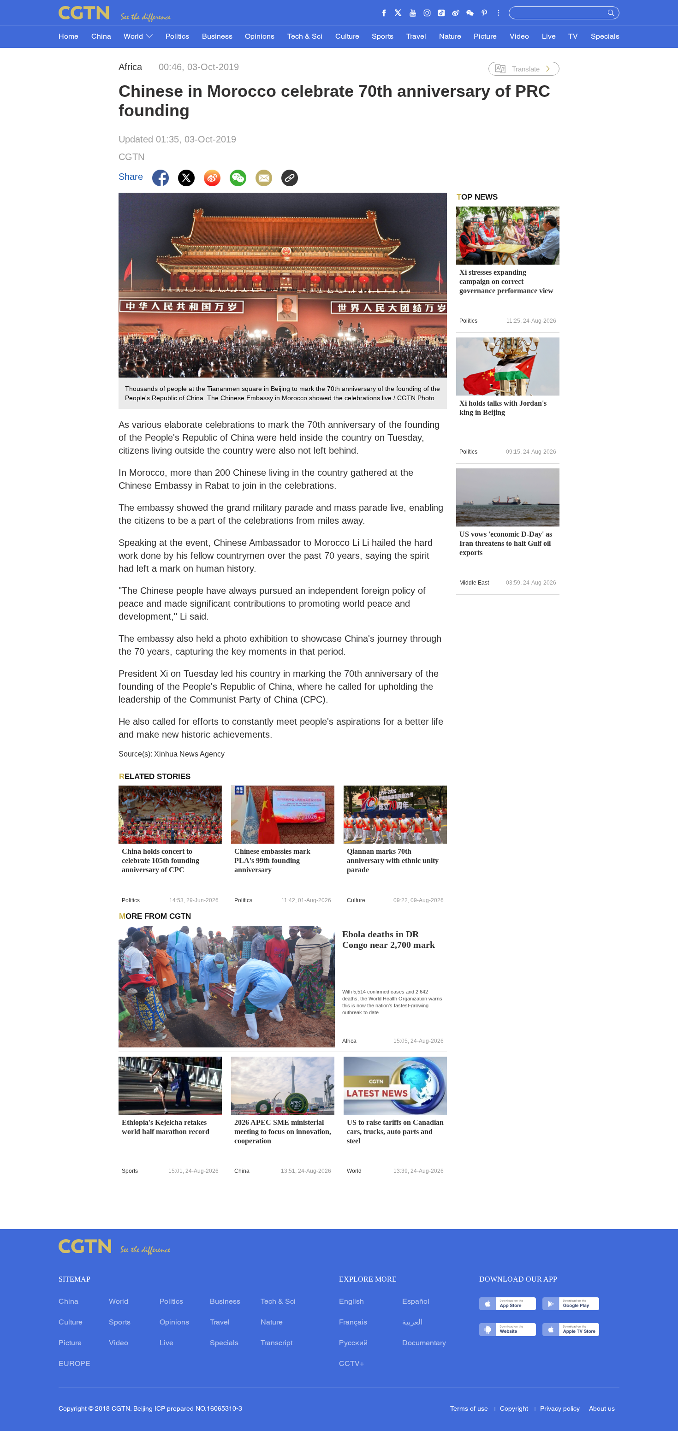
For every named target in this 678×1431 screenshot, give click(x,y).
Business (217, 37)
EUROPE (74, 1364)
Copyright (515, 1409)
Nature (450, 37)
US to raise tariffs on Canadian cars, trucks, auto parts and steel (395, 1131)
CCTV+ (351, 1364)
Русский (353, 1343)
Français (353, 1322)
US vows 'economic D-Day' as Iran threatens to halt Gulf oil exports (505, 543)
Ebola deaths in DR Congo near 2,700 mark (388, 939)
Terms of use (470, 1409)
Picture (485, 37)
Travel (416, 37)
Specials (605, 37)
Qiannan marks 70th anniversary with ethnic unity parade (393, 860)
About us (602, 1409)
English (351, 1302)
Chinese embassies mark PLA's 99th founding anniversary (272, 860)
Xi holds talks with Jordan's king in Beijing (503, 407)
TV (573, 37)
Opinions (259, 37)
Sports (382, 37)
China (101, 37)
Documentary (424, 1343)
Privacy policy (560, 1409)
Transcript (276, 1343)
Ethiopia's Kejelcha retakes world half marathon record (165, 1126)
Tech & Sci (304, 37)
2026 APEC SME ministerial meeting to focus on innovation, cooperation (282, 1131)
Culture (347, 37)
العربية (412, 1322)
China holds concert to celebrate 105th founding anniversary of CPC (160, 860)
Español (415, 1302)
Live (549, 37)
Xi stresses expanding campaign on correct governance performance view (506, 281)
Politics (177, 37)
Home (68, 37)
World (134, 37)
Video (519, 37)
